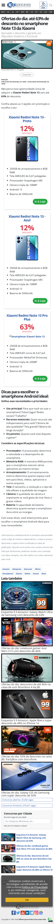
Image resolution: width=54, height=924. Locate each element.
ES (41, 12)
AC (8, 12)
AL (13, 12)
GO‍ (45, 12)
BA (27, 12)
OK (27, 900)
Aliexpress (16, 569)
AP (17, 12)
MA (50, 12)
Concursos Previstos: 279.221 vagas (19, 805)
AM (22, 12)
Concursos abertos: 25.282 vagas (18, 799)
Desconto (28, 569)
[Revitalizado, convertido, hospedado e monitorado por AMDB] (50, 919)
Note (44, 573)
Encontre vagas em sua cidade (15, 817)
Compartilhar (26, 75)
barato (36, 573)
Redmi (27, 573)
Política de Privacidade (35, 887)
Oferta (37, 569)
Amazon (6, 569)
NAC (3, 12)
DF (36, 12)
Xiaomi (19, 573)
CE (32, 12)
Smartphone (7, 573)
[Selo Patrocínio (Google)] (43, 4)
